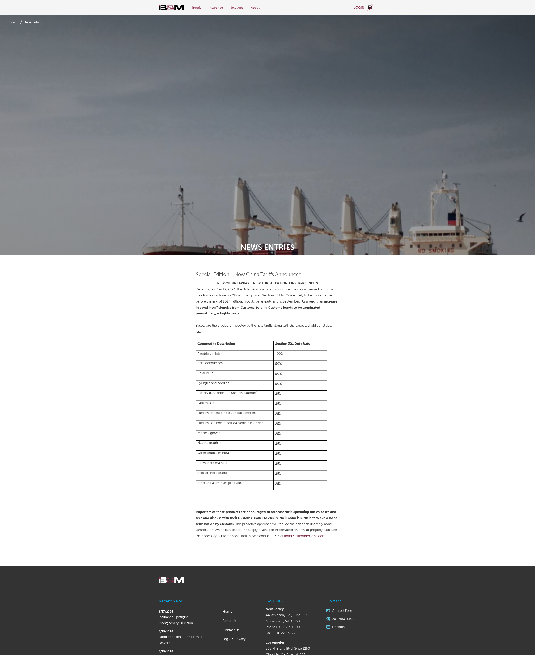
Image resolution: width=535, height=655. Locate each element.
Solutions (236, 7)
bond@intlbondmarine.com (304, 536)
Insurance (216, 7)
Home (13, 22)
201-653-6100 (343, 619)
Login (359, 7)
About (255, 7)
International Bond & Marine (171, 8)
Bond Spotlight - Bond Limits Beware (180, 640)
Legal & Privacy (234, 639)
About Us (229, 621)
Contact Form (342, 611)
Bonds (196, 7)
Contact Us (231, 630)
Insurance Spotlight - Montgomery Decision (176, 620)
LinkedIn (338, 627)
